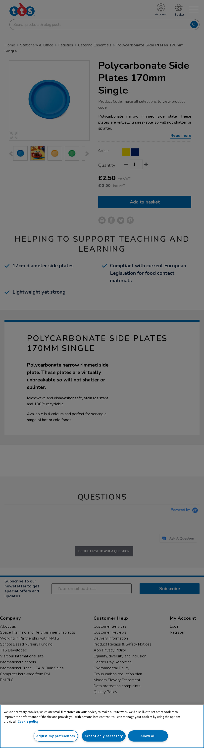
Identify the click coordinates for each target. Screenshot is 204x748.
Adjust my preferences (55, 736)
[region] (102, 726)
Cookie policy (28, 721)
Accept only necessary (104, 736)
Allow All (148, 736)
